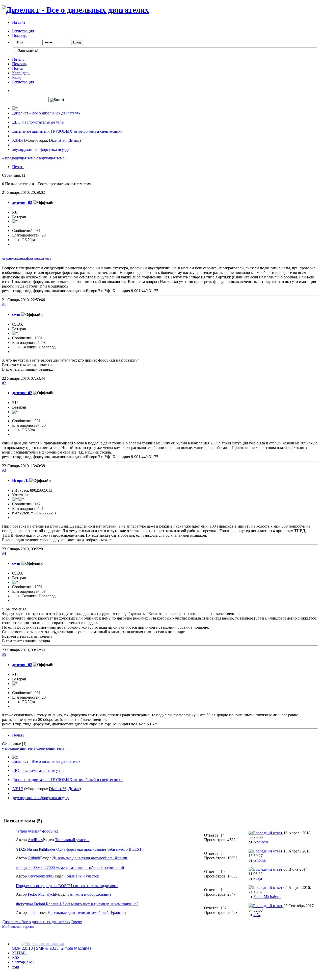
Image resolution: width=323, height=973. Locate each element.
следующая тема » (51, 158)
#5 (4, 654)
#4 (4, 553)
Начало (18, 59)
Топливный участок (72, 840)
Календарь (21, 73)
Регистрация (23, 31)
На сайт (18, 22)
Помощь (19, 35)
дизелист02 (22, 202)
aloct (31, 912)
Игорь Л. (20, 480)
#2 (4, 383)
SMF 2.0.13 (22, 948)
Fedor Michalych (41, 894)
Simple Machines (76, 948)
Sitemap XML (23, 962)
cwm (16, 314)
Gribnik (34, 858)
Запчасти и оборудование (89, 894)
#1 (4, 304)
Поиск (17, 68)
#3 (4, 470)
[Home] (15, 108)
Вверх (76, 922)
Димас (73, 140)
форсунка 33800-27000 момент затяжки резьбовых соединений (70, 867)
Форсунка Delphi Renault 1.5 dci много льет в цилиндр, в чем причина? (77, 904)
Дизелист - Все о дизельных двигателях (36, 922)
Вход (16, 77)
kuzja (257, 878)
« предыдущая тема (18, 158)
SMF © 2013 (47, 948)
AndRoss (35, 840)
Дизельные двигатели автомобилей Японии (90, 858)
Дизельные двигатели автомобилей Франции (87, 912)
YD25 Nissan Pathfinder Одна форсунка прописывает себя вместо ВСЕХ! (78, 849)
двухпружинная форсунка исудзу (26, 258)
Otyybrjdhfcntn (40, 876)
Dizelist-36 (57, 140)
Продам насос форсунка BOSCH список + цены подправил (67, 886)
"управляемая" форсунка (37, 831)
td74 (256, 915)
